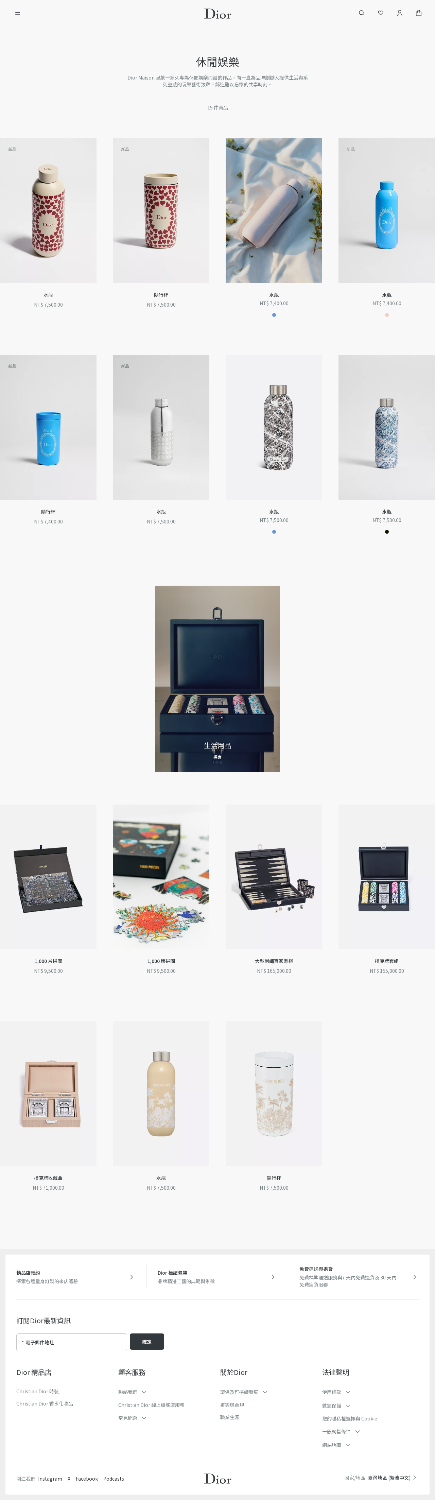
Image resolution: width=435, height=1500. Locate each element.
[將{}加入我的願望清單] (98, 149)
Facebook (87, 1478)
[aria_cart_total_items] (419, 14)
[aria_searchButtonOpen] (362, 14)
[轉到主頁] (218, 13)
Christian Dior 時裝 (37, 1391)
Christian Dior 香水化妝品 (44, 1403)
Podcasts (113, 1478)
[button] (98, 149)
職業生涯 (229, 1417)
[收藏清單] (381, 14)
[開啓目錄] (17, 13)
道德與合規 (232, 1404)
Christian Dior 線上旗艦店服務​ (151, 1404)
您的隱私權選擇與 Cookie (349, 1418)
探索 (217, 757)
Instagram (50, 1478)
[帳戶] (400, 14)
